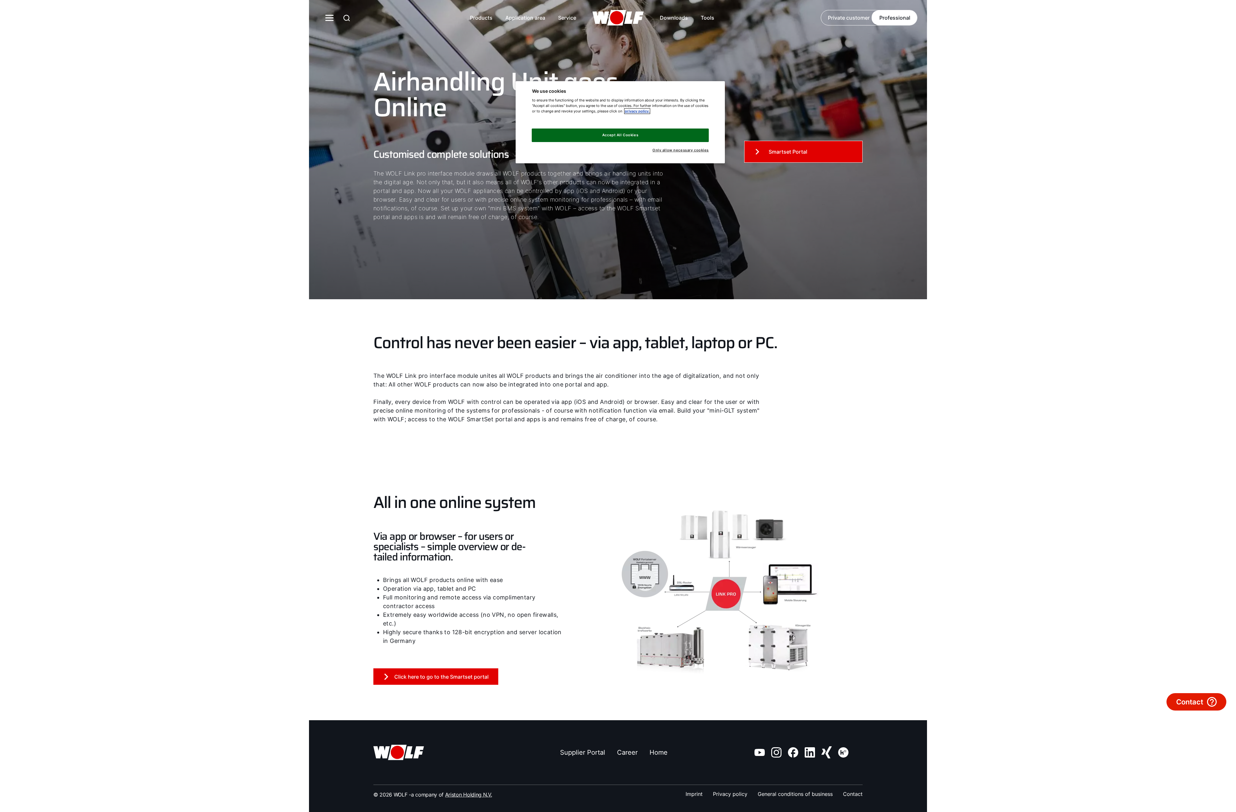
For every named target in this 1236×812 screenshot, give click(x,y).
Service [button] (567, 17)
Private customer (849, 17)
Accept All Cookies (620, 135)
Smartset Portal (788, 151)
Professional (894, 17)
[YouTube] (759, 752)
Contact (853, 794)
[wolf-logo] (618, 17)
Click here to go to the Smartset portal (441, 676)
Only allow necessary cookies (680, 150)
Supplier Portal (582, 752)
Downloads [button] (674, 17)
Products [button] (481, 17)
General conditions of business (795, 794)
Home (659, 752)
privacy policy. (637, 111)
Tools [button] (707, 17)
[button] (727, 18)
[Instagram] (776, 752)
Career (627, 752)
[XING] (826, 752)
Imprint (694, 794)
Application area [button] (525, 17)
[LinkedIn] (810, 752)
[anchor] (347, 18)
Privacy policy (730, 794)
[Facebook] (793, 752)
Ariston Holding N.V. (468, 794)
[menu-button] (329, 18)
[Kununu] (843, 752)
